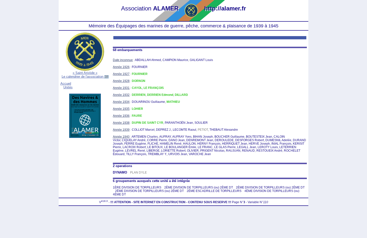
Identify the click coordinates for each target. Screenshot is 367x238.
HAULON (189, 143)
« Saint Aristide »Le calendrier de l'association (83, 74)
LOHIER (137, 109)
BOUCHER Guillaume (229, 136)
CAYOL (137, 88)
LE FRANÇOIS (154, 88)
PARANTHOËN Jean (179, 122)
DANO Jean (177, 140)
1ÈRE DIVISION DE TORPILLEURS (137, 187)
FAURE (137, 116)
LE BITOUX (155, 147)
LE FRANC (205, 147)
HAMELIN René (171, 143)
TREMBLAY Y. (157, 154)
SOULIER (201, 122)
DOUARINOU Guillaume (148, 102)
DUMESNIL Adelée (278, 140)
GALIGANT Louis (201, 60)
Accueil (65, 83)
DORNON (138, 81)
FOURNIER (140, 67)
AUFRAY (165, 136)
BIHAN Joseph (203, 136)
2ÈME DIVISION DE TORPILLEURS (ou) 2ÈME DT (198, 187)
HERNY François (208, 143)
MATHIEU (173, 102)
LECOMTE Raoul (184, 129)
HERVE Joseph (259, 143)
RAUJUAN (233, 150)
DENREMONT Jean (199, 140)
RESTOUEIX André (269, 150)
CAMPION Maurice (175, 60)
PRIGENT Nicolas (212, 150)
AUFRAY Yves (181, 136)
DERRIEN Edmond (160, 95)
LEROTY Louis (268, 147)
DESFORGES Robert (249, 140)
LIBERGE (153, 150)
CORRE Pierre (157, 140)
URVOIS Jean (177, 154)
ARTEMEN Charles (145, 136)
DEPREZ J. (163, 129)
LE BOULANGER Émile (180, 147)
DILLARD (181, 95)
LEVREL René (135, 150)
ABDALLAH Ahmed (148, 60)
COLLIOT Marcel (143, 129)
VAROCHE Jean (200, 154)
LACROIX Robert (134, 147)
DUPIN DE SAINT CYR (147, 122)
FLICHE (153, 143)
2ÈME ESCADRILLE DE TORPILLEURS (214, 191)
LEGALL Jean (246, 147)
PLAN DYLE (138, 172)
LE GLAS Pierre (225, 147)
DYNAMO (120, 172)
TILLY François (136, 154)
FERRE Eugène (135, 143)
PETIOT (203, 129)
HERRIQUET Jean (234, 143)
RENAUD (248, 150)
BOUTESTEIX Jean (259, 136)
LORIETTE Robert (173, 150)
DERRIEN (139, 95)
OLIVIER (193, 150)
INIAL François (281, 143)
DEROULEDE (224, 140)
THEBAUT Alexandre (223, 129)
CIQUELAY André (134, 140)
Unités (68, 87)
